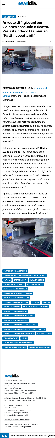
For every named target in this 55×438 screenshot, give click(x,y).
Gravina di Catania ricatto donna (18, 316)
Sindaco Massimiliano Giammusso (18, 343)
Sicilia (24, 338)
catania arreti (20, 280)
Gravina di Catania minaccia (35, 307)
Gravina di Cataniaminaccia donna (18, 334)
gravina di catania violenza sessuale (20, 325)
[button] (27, 60)
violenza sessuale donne (14, 347)
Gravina (46, 302)
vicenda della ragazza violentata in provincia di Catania (25, 92)
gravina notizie (44, 334)
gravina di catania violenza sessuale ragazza (24, 329)
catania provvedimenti (13, 284)
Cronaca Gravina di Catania (15, 302)
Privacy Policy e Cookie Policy (17, 420)
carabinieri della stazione (15, 271)
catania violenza (35, 284)
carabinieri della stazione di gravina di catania (24, 275)
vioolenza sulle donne (39, 347)
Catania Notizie (37, 280)
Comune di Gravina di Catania (16, 298)
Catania (6, 280)
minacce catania (10, 338)
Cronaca (9, 17)
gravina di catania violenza (15, 320)
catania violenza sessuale (15, 289)
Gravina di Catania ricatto (15, 311)
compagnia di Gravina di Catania (17, 293)
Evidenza (35, 302)
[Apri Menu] (3, 4)
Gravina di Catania (11, 307)
